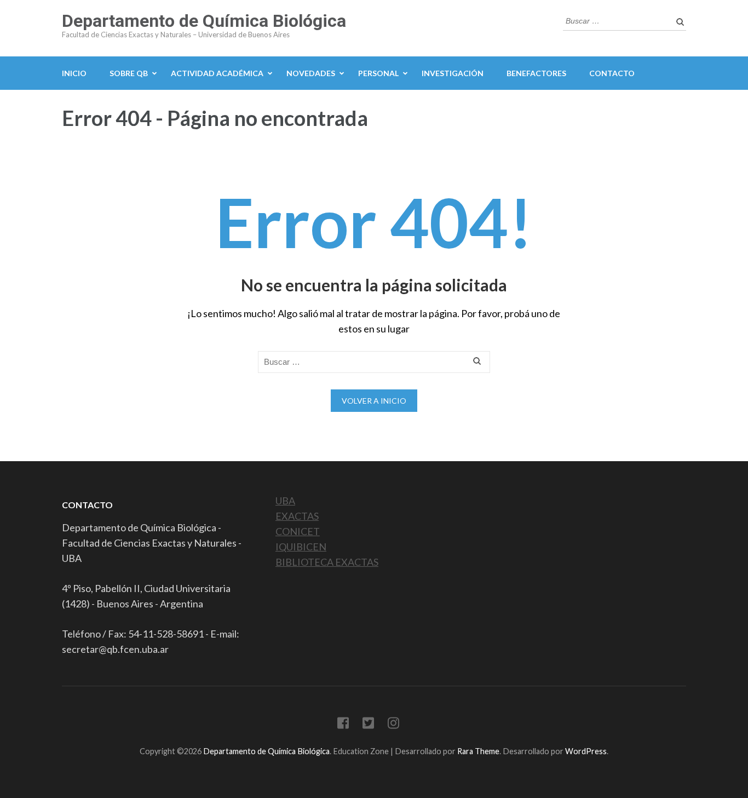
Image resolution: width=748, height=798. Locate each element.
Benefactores (536, 73)
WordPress (586, 751)
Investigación (453, 73)
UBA (285, 501)
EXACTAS (297, 516)
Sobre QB (129, 73)
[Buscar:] (616, 20)
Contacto (612, 73)
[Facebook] (343, 725)
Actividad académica (217, 73)
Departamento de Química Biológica (204, 20)
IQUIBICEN (300, 547)
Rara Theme (478, 751)
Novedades (310, 73)
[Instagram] (393, 725)
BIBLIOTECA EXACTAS (326, 562)
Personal (378, 73)
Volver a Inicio (374, 400)
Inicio (74, 73)
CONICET (297, 531)
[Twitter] (368, 725)
